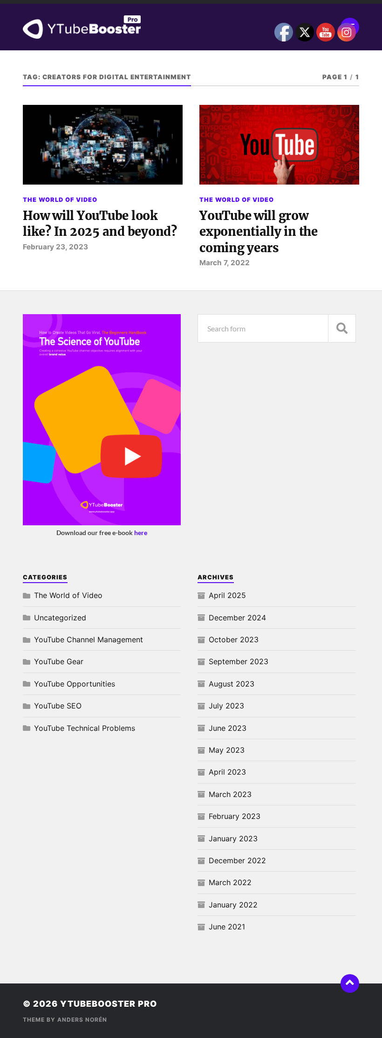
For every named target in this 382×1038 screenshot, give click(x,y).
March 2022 (230, 882)
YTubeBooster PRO (108, 1004)
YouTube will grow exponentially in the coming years (258, 231)
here (140, 532)
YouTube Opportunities (74, 683)
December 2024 (237, 617)
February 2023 (234, 816)
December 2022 (237, 860)
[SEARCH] (342, 328)
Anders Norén (82, 1019)
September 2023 (238, 661)
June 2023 (227, 728)
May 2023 (227, 750)
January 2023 (233, 838)
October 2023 (234, 639)
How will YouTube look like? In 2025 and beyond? (100, 223)
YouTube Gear (58, 661)
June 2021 (227, 926)
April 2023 (227, 772)
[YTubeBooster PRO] (191, 27)
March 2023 (230, 794)
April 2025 (227, 595)
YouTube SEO (58, 705)
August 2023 (231, 683)
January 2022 (233, 904)
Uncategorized (60, 617)
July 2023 (226, 705)
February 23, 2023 (55, 246)
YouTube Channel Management (88, 639)
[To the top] (350, 983)
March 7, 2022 (224, 262)
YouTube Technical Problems (84, 728)
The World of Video (60, 199)
